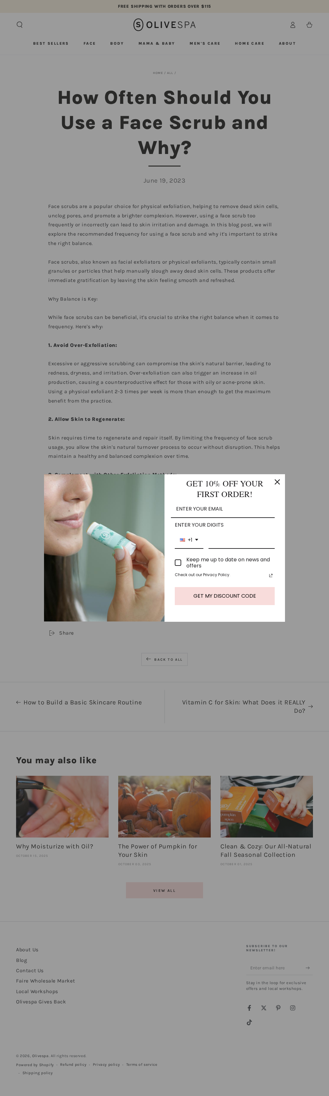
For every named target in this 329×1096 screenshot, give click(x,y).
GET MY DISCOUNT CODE (224, 596)
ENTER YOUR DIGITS (199, 525)
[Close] (277, 482)
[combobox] (189, 540)
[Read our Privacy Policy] (271, 575)
